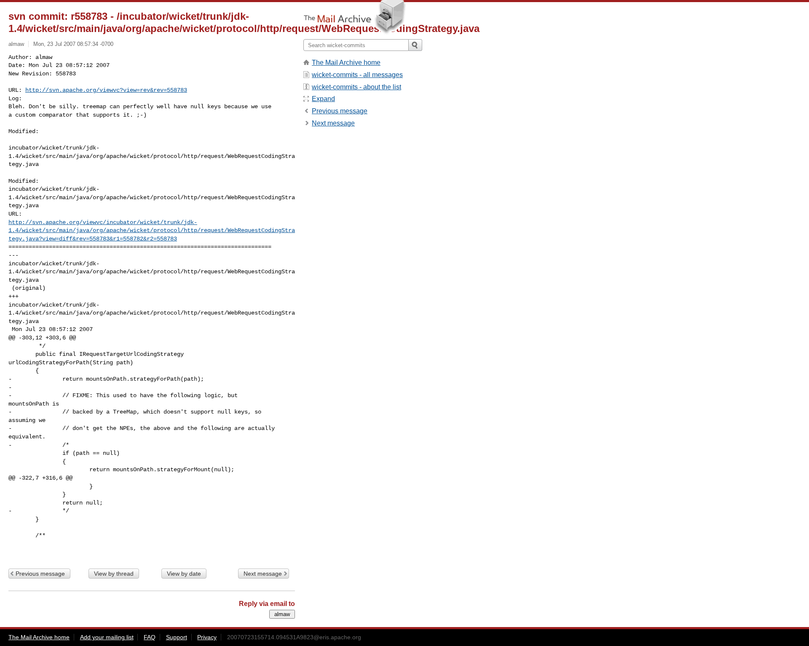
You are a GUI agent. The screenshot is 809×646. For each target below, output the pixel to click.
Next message (263, 573)
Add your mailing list (107, 637)
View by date (184, 573)
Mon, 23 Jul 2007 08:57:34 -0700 (73, 44)
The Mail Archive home (346, 62)
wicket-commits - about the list (356, 87)
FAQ (149, 637)
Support (176, 637)
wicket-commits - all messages (357, 74)
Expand (323, 98)
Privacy (207, 637)
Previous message (40, 573)
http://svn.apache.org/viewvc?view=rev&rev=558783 (106, 90)
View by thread (114, 573)
